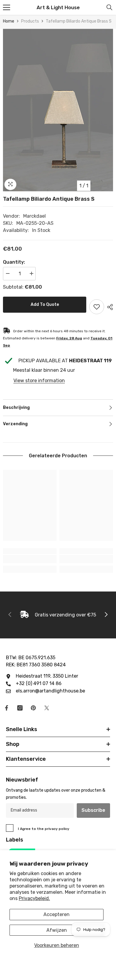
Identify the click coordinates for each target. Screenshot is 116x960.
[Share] (108, 307)
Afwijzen (56, 930)
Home (8, 21)
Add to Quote (45, 304)
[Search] (109, 7)
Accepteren (56, 914)
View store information (39, 380)
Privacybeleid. (34, 898)
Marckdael (34, 216)
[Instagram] (19, 707)
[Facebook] (6, 707)
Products (30, 21)
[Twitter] (46, 707)
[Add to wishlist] (96, 306)
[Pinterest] (33, 707)
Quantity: (14, 262)
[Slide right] (106, 615)
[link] (30, 559)
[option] (58, 110)
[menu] (6, 7)
